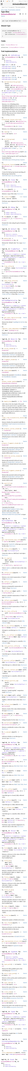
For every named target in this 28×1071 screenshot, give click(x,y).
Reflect (19, 616)
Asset (12, 1059)
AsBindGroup (15, 55)
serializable (8, 723)
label (6, 132)
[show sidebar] (1, 4)
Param (7, 75)
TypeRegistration (10, 319)
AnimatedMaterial (20, 4)
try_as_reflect (9, 625)
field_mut (7, 861)
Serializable (11, 724)
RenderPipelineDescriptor (11, 492)
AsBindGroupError (8, 101)
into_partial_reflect (11, 646)
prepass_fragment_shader (10, 443)
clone (6, 189)
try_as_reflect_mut (11, 635)
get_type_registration (12, 317)
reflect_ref (8, 582)
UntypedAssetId (19, 1054)
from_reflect (8, 266)
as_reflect (8, 800)
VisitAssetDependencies (11, 1041)
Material (8, 60)
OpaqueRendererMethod (9, 383)
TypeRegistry (13, 330)
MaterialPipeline (9, 487)
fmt (5, 216)
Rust (25, 1)
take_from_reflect (10, 280)
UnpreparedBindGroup (14, 96)
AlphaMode (5, 372)
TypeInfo (19, 541)
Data (7, 64)
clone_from (8, 196)
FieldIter (5, 924)
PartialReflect (21, 268)
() (21, 218)
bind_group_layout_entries (11, 119)
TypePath (23, 254)
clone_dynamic (9, 932)
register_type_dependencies (11, 328)
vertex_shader (9, 348)
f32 (21, 401)
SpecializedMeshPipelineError (12, 504)
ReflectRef (5, 583)
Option (4, 133)
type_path (7, 964)
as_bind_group (9, 139)
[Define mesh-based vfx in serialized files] (4, 1)
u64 (8, 706)
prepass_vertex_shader (12, 428)
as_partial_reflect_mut (10, 669)
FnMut (11, 1054)
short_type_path (9, 973)
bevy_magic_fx (5, 10)
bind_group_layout (8, 164)
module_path (8, 1001)
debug (6, 713)
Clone (13, 180)
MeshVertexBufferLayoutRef (12, 495)
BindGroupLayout (17, 85)
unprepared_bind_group (12, 82)
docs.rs (20, 1)
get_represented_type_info (11, 539)
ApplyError (17, 565)
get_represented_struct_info (12, 941)
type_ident (8, 982)
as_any (6, 770)
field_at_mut (8, 890)
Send (23, 262)
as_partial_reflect (8, 660)
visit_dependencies (8, 1052)
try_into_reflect (10, 611)
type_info (7, 1029)
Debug (13, 207)
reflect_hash (8, 704)
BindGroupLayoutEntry (16, 123)
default (6, 238)
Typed (13, 1011)
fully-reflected (22, 630)
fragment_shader (9, 359)
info (17, 1033)
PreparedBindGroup (13, 151)
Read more (20, 194)
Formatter (5, 218)
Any (19, 262)
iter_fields (8, 923)
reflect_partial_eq (11, 680)
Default (14, 229)
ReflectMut (7, 593)
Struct (13, 831)
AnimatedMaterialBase (16, 47)
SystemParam (6, 92)
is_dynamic (8, 732)
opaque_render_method (9, 381)
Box (13, 282)
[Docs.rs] (1, 1)
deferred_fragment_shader (11, 470)
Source (3, 16)
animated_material (15, 10)
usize (4, 879)
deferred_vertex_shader (12, 456)
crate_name (8, 992)
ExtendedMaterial (11, 57)
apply (6, 695)
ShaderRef (5, 350)
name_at (6, 906)
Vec (7, 123)
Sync (3, 263)
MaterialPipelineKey (9, 499)
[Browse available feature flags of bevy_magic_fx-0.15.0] (12, 1)
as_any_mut (8, 780)
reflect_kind (8, 572)
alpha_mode (8, 370)
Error (4, 220)
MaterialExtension (11, 62)
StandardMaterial (19, 32)
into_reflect (8, 789)
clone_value (8, 549)
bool (10, 419)
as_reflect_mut (9, 807)
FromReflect (15, 249)
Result (4, 96)
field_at (7, 877)
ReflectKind (6, 574)
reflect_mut (8, 591)
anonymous (5, 989)
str (15, 133)
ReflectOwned (6, 604)
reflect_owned (9, 600)
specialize (8, 483)
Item (13, 92)
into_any (7, 759)
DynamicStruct (7, 934)
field (6, 848)
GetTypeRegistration (9, 300)
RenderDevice (21, 87)
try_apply (7, 558)
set (5, 818)
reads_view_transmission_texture (13, 417)
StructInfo (21, 943)
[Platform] (10, 1)
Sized (20, 126)
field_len (7, 915)
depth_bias (8, 401)
